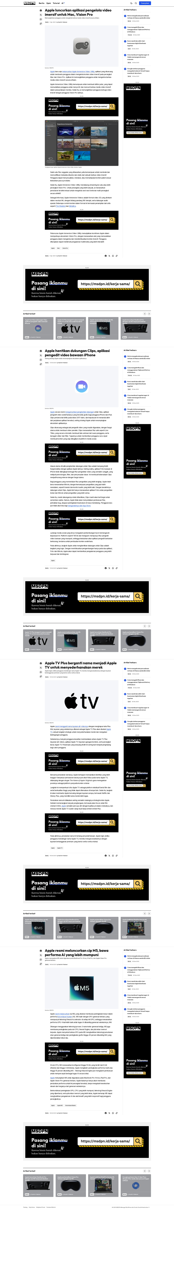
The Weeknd (60, 206)
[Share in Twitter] (41, 15)
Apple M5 (59, 1105)
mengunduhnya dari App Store (79, 506)
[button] (131, 3)
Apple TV (59, 848)
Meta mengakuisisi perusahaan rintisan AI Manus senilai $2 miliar (138, 17)
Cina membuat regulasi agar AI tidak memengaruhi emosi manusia (138, 57)
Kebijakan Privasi (40, 1207)
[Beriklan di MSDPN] (81, 106)
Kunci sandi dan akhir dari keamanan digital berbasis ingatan (136, 43)
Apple (52, 72)
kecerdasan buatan (65, 1017)
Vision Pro (65, 248)
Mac (58, 248)
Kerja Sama (32, 1207)
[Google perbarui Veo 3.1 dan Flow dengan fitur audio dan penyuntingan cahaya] (136, 1185)
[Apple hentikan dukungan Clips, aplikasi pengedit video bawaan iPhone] (38, 328)
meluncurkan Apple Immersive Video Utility (78, 72)
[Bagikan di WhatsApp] (41, 19)
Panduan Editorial (50, 1207)
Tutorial (130, 35)
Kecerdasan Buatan (70, 1105)
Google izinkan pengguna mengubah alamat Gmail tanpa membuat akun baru (138, 71)
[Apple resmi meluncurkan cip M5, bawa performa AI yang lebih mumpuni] (103, 328)
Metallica (72, 206)
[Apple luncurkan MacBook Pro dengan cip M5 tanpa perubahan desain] (136, 328)
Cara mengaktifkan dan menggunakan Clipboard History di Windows (138, 29)
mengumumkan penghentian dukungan (79, 412)
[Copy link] (41, 23)
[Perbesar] (116, 122)
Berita (47, 22)
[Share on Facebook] (41, 10)
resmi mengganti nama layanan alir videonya (71, 726)
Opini (129, 48)
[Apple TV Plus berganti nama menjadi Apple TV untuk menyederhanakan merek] (71, 328)
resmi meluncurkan (62, 1014)
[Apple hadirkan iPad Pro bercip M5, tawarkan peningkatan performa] (136, 928)
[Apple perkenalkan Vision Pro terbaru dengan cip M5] (136, 640)
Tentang (25, 1207)
